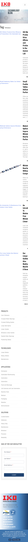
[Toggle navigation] (25, 4)
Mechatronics (5, 359)
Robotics (3, 402)
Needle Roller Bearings (7, 336)
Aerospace (4, 371)
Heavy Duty (4, 423)
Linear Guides (5, 329)
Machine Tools (5, 392)
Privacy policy (16, 539)
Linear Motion (5, 352)
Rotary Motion (5, 356)
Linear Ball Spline (6, 326)
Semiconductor (5, 406)
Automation (4, 378)
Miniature (3, 430)
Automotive (4, 381)
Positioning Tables (6, 339)
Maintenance (4, 427)
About (5, 528)
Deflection (4, 420)
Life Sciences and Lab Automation (10, 388)
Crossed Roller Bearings (8, 319)
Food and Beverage (6, 385)
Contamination (5, 416)
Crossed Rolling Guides (7, 322)
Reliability (3, 437)
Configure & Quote (9, 527)
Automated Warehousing (8, 374)
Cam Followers (5, 315)
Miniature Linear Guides (7, 332)
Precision (3, 434)
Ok (10, 539)
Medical (3, 395)
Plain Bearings (8, 524)
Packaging (4, 399)
